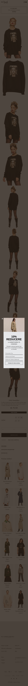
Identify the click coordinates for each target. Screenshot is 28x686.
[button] (2, 319)
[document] (14, 343)
